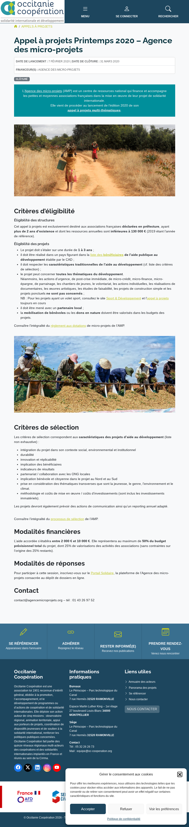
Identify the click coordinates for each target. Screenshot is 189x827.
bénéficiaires (113, 255)
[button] (179, 774)
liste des (96, 255)
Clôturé (22, 79)
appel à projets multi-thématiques (94, 110)
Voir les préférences (164, 809)
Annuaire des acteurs (142, 681)
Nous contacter (138, 699)
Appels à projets (36, 26)
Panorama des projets (143, 687)
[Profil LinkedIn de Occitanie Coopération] (37, 768)
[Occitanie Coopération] (32, 11)
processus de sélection (67, 519)
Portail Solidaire (102, 573)
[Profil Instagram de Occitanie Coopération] (47, 768)
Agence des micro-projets (43, 91)
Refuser (126, 809)
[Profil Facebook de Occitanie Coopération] (18, 768)
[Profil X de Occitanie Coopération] (28, 768)
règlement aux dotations (68, 325)
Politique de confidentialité (123, 819)
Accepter (88, 809)
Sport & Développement (123, 298)
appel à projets (158, 298)
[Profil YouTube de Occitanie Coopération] (57, 768)
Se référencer (137, 693)
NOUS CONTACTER (142, 709)
